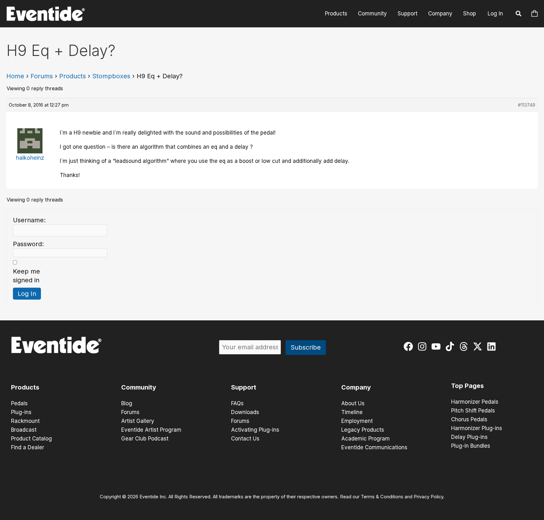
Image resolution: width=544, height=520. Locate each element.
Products (336, 13)
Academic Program (365, 438)
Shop (469, 13)
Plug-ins (21, 412)
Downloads (245, 412)
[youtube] (437, 346)
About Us (353, 403)
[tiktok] (451, 346)
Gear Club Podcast (144, 438)
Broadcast (24, 430)
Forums (42, 76)
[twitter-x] (479, 346)
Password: (28, 244)
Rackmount (25, 421)
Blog (126, 403)
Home (15, 76)
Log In (495, 13)
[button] (519, 14)
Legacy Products (362, 430)
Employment (357, 421)
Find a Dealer (27, 447)
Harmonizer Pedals (474, 402)
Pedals (19, 403)
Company (440, 13)
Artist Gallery (137, 421)
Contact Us (245, 438)
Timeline (352, 412)
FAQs (237, 403)
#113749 (526, 105)
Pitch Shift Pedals (473, 410)
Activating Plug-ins (255, 430)
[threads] (465, 346)
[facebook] (410, 346)
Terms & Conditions (382, 497)
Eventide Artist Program (151, 430)
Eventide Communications (374, 447)
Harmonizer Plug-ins (476, 428)
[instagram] (423, 346)
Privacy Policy (428, 497)
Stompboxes (111, 76)
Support (407, 13)
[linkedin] (493, 346)
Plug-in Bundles (470, 446)
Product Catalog (31, 438)
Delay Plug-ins (469, 437)
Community (372, 13)
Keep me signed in (26, 276)
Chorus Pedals (469, 419)
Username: (29, 220)
